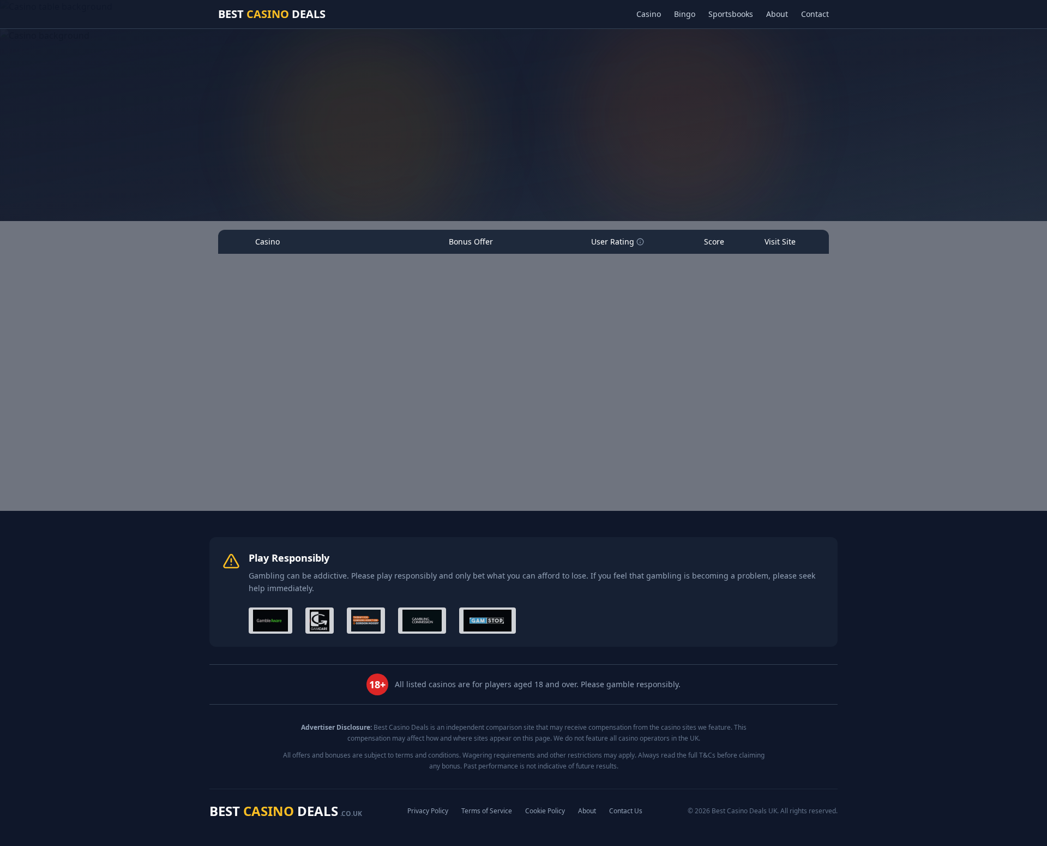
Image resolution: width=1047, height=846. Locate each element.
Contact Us (625, 811)
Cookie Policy (545, 811)
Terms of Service (486, 811)
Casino (648, 14)
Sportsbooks (730, 14)
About (777, 14)
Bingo (684, 14)
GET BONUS (779, 301)
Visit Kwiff (775, 436)
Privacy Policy (427, 811)
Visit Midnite (775, 320)
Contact (815, 14)
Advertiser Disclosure (561, 188)
